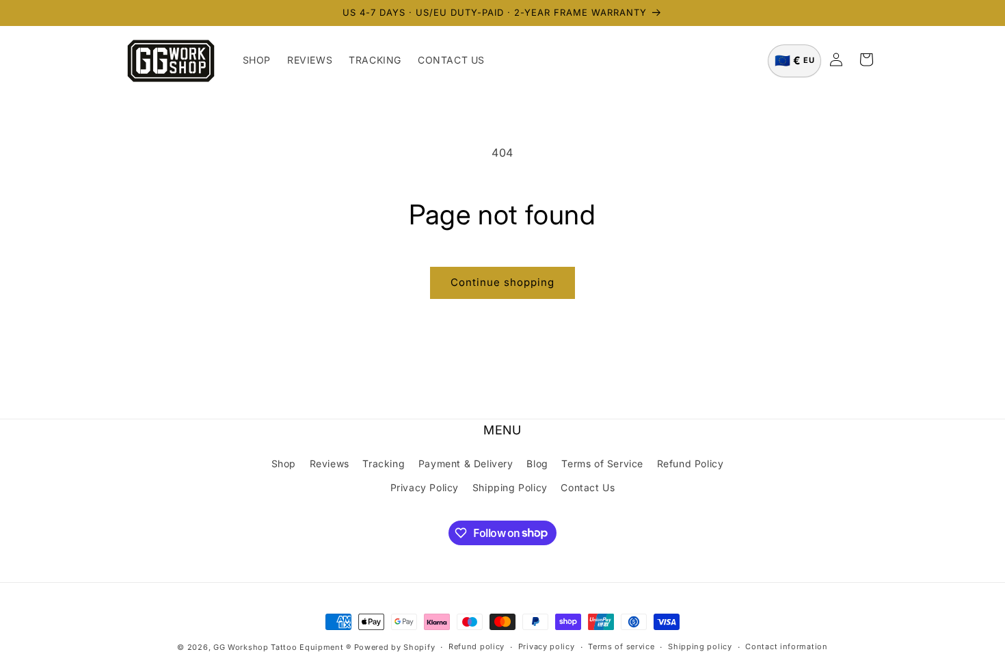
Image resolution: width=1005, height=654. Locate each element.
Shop (283, 463)
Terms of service (621, 646)
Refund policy (476, 646)
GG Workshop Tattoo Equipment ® (282, 647)
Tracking (383, 463)
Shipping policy (700, 646)
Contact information (786, 646)
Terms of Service (602, 463)
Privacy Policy (424, 487)
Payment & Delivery (465, 463)
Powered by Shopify (395, 647)
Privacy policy (546, 646)
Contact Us (588, 487)
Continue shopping (502, 282)
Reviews (329, 463)
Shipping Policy (510, 487)
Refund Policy (690, 463)
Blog (537, 463)
